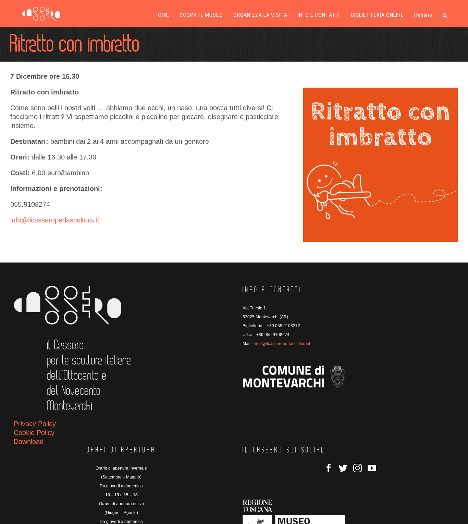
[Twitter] (343, 468)
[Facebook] (328, 468)
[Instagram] (357, 468)
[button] (445, 15)
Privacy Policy (35, 423)
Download (29, 441)
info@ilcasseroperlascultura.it (54, 220)
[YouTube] (372, 468)
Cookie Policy (34, 432)
